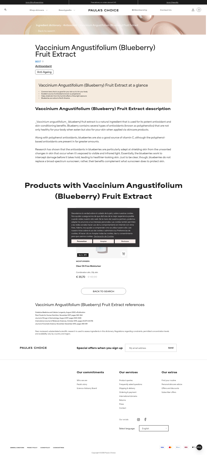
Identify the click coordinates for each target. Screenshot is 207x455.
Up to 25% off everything (34, 2)
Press (121, 404)
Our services (128, 372)
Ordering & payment (127, 392)
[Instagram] (138, 419)
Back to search (46, 31)
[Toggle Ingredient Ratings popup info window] (43, 61)
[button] (199, 447)
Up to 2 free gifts (172, 2)
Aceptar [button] (103, 241)
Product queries (126, 380)
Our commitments (90, 372)
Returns (122, 400)
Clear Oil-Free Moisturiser (88, 265)
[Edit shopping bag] (199, 10)
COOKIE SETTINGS (58, 447)
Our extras (169, 372)
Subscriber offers (169, 392)
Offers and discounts (170, 388)
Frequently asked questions (130, 384)
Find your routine (169, 380)
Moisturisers (82, 261)
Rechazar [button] (125, 241)
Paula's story (82, 384)
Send (170, 348)
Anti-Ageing (44, 72)
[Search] (5, 10)
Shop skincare (37, 10)
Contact (122, 408)
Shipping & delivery (127, 388)
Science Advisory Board (87, 388)
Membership (140, 10)
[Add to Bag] (123, 254)
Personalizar (82, 241)
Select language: (127, 428)
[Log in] (193, 9)
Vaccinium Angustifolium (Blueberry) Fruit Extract (109, 25)
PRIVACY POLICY (32, 447)
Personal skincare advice (172, 384)
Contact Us (166, 10)
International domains (128, 396)
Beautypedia (65, 10)
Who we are (82, 380)
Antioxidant (70, 25)
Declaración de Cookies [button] (104, 236)
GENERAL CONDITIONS (17, 447)
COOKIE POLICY (45, 447)
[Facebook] (145, 419)
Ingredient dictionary (48, 25)
